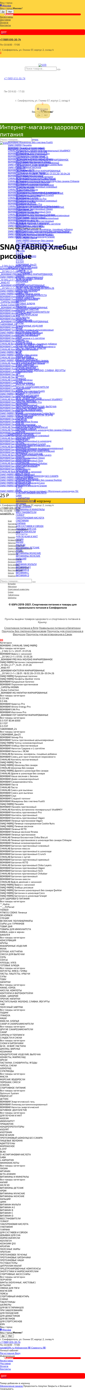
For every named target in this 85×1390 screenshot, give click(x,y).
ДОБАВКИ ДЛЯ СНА (26, 528)
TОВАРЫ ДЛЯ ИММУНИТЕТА (31, 295)
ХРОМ (19, 550)
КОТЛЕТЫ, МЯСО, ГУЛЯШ (29, 345)
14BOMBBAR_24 (24, 209)
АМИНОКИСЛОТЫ (25, 500)
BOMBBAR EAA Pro (26, 201)
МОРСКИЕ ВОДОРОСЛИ (28, 425)
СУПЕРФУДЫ (23, 317)
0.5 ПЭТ (20, 261)
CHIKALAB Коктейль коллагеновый (35, 234)
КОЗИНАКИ (22, 403)
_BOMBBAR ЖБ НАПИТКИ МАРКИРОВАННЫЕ (39, 193)
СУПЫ (19, 350)
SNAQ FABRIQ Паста (26, 237)
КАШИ (19, 381)
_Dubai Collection (25, 190)
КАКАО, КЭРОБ (23, 356)
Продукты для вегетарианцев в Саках (49, 634)
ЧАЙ (18, 373)
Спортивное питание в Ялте (21, 627)
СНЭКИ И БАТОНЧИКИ (27, 395)
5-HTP (19, 487)
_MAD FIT (21, 167)
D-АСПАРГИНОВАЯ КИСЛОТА (31, 492)
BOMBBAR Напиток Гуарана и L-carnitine (38, 223)
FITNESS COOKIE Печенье (29, 278)
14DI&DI (20, 275)
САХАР (19, 389)
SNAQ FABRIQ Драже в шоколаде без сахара (40, 245)
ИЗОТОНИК (22, 470)
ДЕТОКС (20, 442)
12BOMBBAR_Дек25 (26, 264)
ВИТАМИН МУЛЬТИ (26, 564)
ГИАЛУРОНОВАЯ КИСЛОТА (30, 517)
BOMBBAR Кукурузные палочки (33, 181)
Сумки (10, 592)
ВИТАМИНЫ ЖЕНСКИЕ (28, 555)
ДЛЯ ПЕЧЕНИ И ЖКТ (27, 536)
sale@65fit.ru (7, 1347)
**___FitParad (23, 272)
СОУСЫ (20, 339)
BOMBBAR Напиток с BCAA (30, 226)
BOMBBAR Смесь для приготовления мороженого (43, 231)
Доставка (5, 19)
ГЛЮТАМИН (22, 520)
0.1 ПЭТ (20, 258)
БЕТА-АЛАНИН (23, 506)
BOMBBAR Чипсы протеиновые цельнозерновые (42, 215)
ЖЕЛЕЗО (20, 544)
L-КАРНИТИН (23, 498)
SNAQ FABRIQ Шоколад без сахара (34, 240)
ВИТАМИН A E (23, 566)
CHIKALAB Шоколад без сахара (33, 243)
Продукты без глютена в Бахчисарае (24, 631)
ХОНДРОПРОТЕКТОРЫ (28, 464)
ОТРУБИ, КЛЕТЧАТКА (27, 331)
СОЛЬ (19, 336)
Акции (8, 14)
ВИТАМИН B (22, 569)
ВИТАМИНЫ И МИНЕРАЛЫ (30, 509)
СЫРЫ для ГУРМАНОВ (28, 289)
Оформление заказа (11, 1385)
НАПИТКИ (21, 306)
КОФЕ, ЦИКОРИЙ (25, 364)
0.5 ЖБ (19, 253)
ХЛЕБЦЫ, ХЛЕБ (24, 342)
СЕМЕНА (20, 431)
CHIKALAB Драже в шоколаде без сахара (38, 248)
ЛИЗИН (20, 539)
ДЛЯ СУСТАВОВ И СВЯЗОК (29, 526)
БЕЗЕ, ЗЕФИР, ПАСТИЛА (29, 398)
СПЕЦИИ (20, 284)
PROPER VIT (22, 439)
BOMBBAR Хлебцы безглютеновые (35, 220)
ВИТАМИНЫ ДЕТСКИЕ (28, 547)
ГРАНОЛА (21, 378)
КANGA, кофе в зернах (28, 297)
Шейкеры (12, 597)
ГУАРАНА (21, 523)
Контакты (5, 25)
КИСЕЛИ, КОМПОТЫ (27, 359)
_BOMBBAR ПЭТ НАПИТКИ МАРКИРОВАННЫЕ (40, 206)
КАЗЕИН (20, 456)
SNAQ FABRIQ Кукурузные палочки (34, 176)
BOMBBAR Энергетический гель (33, 445)
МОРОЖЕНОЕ (23, 484)
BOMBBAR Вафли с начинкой (31, 154)
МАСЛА (20, 423)
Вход (17, 1353)
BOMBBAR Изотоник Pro (29, 204)
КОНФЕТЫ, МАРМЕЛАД (28, 409)
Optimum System (25, 437)
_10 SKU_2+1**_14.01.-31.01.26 (31, 165)
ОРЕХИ (19, 411)
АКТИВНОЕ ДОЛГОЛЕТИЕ (29, 453)
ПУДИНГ (20, 375)
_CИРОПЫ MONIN (25, 187)
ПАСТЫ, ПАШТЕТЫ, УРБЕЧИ (31, 348)
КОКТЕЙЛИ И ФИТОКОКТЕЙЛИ (32, 361)
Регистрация (7, 1353)
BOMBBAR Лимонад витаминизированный (39, 448)
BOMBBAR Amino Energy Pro (31, 198)
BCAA (18, 489)
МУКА (19, 328)
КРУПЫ (20, 322)
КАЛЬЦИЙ (21, 558)
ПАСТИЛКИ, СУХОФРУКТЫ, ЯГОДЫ (34, 414)
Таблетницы (13, 594)
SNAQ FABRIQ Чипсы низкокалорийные (37, 218)
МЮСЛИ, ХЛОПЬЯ (25, 384)
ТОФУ (19, 353)
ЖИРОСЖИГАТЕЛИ (26, 531)
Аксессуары (6, 16)
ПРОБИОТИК (22, 462)
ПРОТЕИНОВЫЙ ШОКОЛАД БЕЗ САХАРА (37, 475)
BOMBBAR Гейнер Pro (27, 212)
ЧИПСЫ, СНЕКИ (24, 417)
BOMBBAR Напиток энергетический (35, 450)
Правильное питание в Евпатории (60, 627)
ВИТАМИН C (22, 572)
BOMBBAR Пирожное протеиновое (35, 184)
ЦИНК (19, 561)
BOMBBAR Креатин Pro (28, 195)
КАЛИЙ (19, 541)
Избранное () (23, 1347)
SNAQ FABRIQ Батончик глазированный (37, 162)
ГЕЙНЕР (20, 514)
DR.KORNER (22, 281)
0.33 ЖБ (20, 250)
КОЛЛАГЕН (21, 534)
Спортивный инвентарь (18, 589)
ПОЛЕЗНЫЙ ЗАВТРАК (27, 309)
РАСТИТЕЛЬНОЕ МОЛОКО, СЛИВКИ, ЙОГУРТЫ (40, 370)
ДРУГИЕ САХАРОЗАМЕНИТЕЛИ (32, 386)
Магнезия (12, 586)
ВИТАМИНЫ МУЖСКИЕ (28, 553)
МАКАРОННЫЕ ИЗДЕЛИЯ (29, 325)
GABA (19, 495)
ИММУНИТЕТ (23, 459)
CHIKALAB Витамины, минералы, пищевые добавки (44, 229)
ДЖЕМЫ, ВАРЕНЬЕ (26, 400)
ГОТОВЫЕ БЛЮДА (25, 303)
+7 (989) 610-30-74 (10, 39)
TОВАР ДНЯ (22, 292)
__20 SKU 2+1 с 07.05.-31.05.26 (32, 156)
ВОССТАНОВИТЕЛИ (26, 512)
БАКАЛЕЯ (21, 300)
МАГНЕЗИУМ (23, 473)
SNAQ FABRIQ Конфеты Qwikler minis (36, 179)
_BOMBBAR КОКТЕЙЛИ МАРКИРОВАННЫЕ (38, 170)
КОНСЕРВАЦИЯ (24, 320)
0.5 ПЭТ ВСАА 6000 (26, 256)
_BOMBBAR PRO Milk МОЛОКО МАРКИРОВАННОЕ (42, 159)
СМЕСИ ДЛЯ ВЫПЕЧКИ (28, 334)
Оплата (4, 22)
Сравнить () (38, 1347)
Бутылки (12, 583)
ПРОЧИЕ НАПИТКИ (26, 367)
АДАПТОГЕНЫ (23, 481)
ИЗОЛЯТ (20, 467)
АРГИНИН (21, 503)
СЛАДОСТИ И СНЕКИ (27, 314)
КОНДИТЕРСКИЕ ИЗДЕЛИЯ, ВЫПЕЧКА (36, 406)
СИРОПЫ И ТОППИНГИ (28, 392)
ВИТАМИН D (22, 575)
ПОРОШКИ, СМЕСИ (26, 428)
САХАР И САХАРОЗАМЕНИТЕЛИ (32, 311)
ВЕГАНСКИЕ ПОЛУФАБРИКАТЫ (32, 286)
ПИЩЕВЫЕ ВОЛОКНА (27, 478)
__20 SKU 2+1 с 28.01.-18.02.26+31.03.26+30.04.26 (43, 173)
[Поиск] (58, 69)
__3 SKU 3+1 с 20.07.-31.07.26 (31, 151)
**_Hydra (20, 270)
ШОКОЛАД (21, 420)
